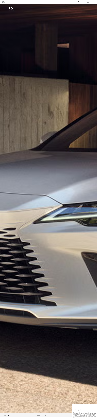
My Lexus (91, 2)
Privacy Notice (76, 415)
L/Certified (6, 415)
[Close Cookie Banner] (95, 406)
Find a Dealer (83, 2)
